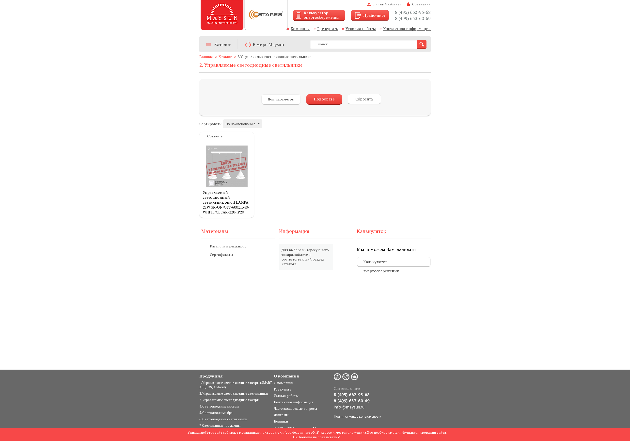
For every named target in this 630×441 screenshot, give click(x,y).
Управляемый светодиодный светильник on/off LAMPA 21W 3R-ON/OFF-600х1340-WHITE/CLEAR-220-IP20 (226, 201)
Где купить (327, 28)
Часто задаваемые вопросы (295, 408)
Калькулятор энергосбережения (381, 263)
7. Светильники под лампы (219, 425)
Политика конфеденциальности (357, 416)
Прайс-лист (374, 15)
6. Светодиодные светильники (223, 419)
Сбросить (364, 99)
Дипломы (281, 415)
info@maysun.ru (349, 407)
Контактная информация (407, 28)
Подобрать (324, 99)
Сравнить (214, 136)
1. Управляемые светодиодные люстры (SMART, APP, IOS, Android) (235, 384)
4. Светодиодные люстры (219, 406)
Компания (300, 28)
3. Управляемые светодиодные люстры (229, 400)
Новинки (281, 421)
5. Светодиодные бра (216, 412)
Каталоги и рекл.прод (228, 246)
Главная (206, 56)
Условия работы (361, 28)
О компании (283, 383)
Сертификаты (221, 254)
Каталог (222, 44)
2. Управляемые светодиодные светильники (233, 393)
